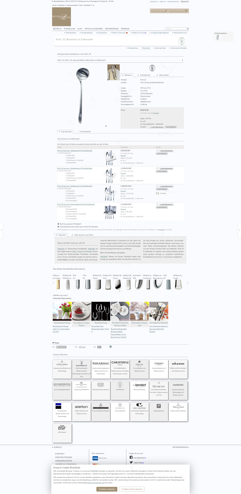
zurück (57, 447)
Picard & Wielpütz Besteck (100, 411)
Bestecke (62, 5)
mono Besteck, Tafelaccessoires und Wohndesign (62, 413)
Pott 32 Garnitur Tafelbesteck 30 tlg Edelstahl (74, 186)
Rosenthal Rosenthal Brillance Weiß (120, 324)
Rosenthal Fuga (101, 323)
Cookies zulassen (107, 489)
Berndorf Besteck (139, 389)
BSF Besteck (62, 432)
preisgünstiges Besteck (160, 33)
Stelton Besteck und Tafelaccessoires (81, 412)
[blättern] (53, 282)
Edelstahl (87, 5)
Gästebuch (154, 1)
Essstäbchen (102, 33)
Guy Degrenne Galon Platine (81, 324)
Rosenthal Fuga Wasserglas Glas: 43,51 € (100, 329)
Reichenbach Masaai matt (139, 324)
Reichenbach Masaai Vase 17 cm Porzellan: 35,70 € (61, 329)
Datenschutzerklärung (95, 483)
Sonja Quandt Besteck (81, 389)
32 (93, 5)
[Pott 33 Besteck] (239, 230)
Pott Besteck (120, 389)
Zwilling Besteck (159, 411)
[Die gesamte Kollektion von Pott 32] (183, 60)
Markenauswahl (72, 5)
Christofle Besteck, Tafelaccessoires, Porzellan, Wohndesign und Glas (120, 371)
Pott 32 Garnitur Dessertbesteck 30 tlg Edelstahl (76, 204)
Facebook (138, 458)
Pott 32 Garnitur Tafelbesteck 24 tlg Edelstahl (74, 168)
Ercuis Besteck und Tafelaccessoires (139, 369)
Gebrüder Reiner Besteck (101, 389)
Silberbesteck (71, 33)
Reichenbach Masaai (62, 323)
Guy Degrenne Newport (158, 323)
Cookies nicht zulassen (132, 489)
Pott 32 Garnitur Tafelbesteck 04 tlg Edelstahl (74, 151)
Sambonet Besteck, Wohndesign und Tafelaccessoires (178, 392)
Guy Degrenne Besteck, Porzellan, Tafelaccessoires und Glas (159, 392)
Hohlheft (103, 256)
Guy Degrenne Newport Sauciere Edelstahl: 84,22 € (158, 329)
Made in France (138, 33)
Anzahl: (143, 127)
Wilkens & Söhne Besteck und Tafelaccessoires (178, 369)
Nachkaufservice (180, 33)
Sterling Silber (160, 48)
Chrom (80, 251)
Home (54, 5)
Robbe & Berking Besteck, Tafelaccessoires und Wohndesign (100, 371)
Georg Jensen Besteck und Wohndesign (62, 369)
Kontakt (60, 454)
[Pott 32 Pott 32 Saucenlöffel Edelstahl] (82, 95)
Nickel (89, 251)
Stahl (74, 251)
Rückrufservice (173, 1)
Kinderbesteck (87, 33)
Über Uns (162, 1)
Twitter (137, 463)
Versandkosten (63, 461)
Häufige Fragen (63, 457)
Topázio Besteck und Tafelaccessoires (159, 369)
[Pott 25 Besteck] (1, 230)
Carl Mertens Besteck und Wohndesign (139, 412)
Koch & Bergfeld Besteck (62, 389)
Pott (80, 5)
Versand (156, 113)
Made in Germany (119, 33)
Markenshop (133, 48)
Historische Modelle (179, 48)
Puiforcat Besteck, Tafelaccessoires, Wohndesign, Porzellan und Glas (81, 372)
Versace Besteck (120, 411)
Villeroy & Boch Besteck (178, 411)
